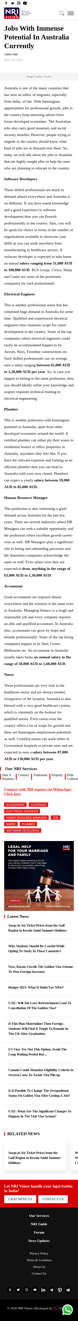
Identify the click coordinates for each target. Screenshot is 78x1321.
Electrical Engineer (22, 811)
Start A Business (8, 777)
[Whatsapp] (67, 1315)
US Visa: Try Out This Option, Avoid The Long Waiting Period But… (37, 1052)
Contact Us (53, 1199)
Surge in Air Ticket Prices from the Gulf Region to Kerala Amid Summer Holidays (37, 928)
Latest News (18, 916)
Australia (38, 804)
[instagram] (19, 4)
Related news (23, 1133)
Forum (39, 1232)
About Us (39, 1266)
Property (57, 775)
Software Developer (22, 830)
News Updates (39, 1241)
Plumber (28, 824)
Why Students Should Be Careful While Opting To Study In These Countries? (36, 948)
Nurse (11, 824)
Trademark (40, 775)
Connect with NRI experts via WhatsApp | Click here (38, 791)
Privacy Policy (39, 1253)
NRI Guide (39, 1224)
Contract (23, 775)
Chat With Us (20, 1199)
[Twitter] (12, 4)
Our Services (39, 1216)
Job (55, 817)
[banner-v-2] (39, 909)
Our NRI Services (21, 768)
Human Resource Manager (26, 817)
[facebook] (6, 4)
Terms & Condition (39, 1260)
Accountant (15, 804)
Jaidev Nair (11, 54)
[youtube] (25, 4)
